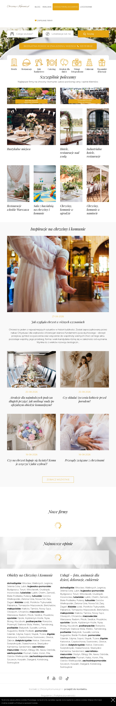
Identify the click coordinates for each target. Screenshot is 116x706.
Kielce (36, 640)
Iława (43, 650)
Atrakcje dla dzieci (64, 70)
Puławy (27, 596)
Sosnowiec (39, 637)
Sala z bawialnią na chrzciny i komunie (43, 209)
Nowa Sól (40, 599)
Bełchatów (49, 605)
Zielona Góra (27, 599)
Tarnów (34, 608)
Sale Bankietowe (39, 70)
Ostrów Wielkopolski (17, 656)
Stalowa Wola (25, 624)
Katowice (12, 637)
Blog (37, 7)
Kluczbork (19, 621)
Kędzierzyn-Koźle (34, 618)
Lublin (35, 592)
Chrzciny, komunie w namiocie (93, 209)
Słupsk (35, 634)
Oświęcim (12, 611)
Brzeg (10, 621)
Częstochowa (25, 637)
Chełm (42, 592)
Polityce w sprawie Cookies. (27, 703)
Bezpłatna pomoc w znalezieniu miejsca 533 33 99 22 (58, 46)
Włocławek (32, 589)
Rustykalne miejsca (18, 149)
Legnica (48, 583)
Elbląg (31, 650)
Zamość (51, 592)
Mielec (36, 624)
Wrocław (26, 583)
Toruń (23, 589)
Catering (52, 69)
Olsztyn (23, 650)
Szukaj (90, 33)
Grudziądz (44, 589)
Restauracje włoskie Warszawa (18, 207)
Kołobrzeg (42, 659)
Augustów (12, 630)
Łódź (26, 602)
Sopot (27, 634)
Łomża (42, 627)
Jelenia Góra (13, 586)
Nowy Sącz (45, 608)
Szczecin (11, 659)
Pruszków (48, 615)
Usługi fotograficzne (76, 70)
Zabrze (10, 640)
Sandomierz (25, 646)
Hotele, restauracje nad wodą (69, 152)
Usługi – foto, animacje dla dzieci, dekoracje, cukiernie (79, 577)
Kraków (25, 608)
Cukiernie (89, 69)
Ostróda (51, 650)
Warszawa (12, 615)
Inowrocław (13, 592)
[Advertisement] (58, 497)
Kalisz (35, 653)
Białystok (24, 627)
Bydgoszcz (13, 589)
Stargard (31, 659)
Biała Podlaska (14, 596)
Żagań (10, 602)
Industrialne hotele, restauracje (94, 152)
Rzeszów (47, 621)
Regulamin (46, 695)
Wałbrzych (37, 583)
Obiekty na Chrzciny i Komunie (30, 575)
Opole (21, 618)
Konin (42, 653)
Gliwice (49, 637)
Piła (48, 653)
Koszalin (21, 659)
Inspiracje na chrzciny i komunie (58, 228)
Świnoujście (13, 662)
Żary (48, 599)
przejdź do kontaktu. (75, 689)
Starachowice (29, 643)
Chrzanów (23, 611)
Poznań (27, 653)
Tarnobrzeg (47, 624)
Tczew (42, 634)
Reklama (47, 7)
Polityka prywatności (64, 695)
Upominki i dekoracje (102, 70)
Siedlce (38, 615)
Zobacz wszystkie (58, 479)
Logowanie (86, 7)
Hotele (14, 69)
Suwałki (34, 627)
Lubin (23, 586)
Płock (30, 615)
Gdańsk (11, 634)
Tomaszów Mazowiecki (30, 605)
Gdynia (19, 634)
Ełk (37, 650)
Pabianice (12, 605)
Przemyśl (12, 624)
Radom (22, 615)
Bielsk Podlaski (26, 630)
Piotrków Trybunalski (41, 602)
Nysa (47, 618)
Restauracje (27, 69)
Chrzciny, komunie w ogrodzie (66, 209)
